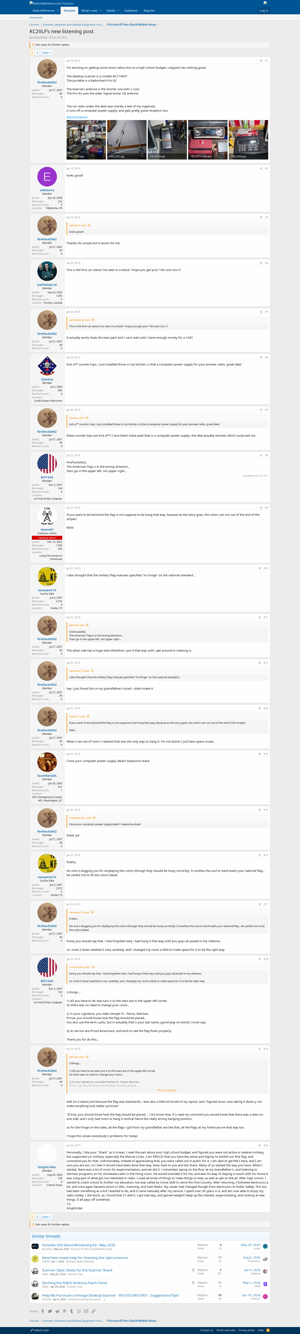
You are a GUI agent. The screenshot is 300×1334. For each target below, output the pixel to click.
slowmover (254, 1261)
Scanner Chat (75, 1274)
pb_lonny (47, 1249)
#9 (266, 507)
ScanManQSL (47, 775)
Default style (41, 1330)
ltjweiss (47, 379)
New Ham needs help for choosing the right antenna (85, 1257)
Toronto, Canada (52, 303)
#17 (266, 904)
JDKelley (255, 1273)
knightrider (47, 1167)
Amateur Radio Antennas (80, 1261)
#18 (266, 959)
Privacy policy (246, 1330)
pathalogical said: (79, 320)
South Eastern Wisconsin (48, 400)
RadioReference (43, 10)
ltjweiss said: (76, 418)
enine (257, 1248)
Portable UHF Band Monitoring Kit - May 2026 (78, 1245)
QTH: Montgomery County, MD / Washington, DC (47, 798)
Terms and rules (226, 1330)
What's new (89, 10)
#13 (266, 708)
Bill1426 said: (76, 625)
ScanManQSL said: (80, 818)
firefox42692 (40, 37)
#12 (266, 662)
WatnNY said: (77, 716)
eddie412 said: (77, 225)
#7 (266, 409)
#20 (266, 1145)
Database (131, 10)
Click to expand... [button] (167, 1090)
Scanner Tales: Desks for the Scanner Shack (77, 1270)
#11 (266, 617)
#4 (266, 263)
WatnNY (47, 529)
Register (149, 10)
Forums (69, 10)
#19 (266, 1049)
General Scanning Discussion (84, 1299)
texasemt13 (47, 590)
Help (261, 1330)
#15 (266, 809)
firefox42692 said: (79, 967)
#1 (266, 60)
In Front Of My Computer (48, 498)
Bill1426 (47, 477)
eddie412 (47, 190)
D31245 (46, 1299)
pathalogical (47, 284)
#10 (266, 568)
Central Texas (54, 1185)
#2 (266, 168)
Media (111, 10)
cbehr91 (255, 1298)
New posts (36, 17)
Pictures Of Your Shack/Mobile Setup (91, 1249)
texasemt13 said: (79, 671)
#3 (266, 217)
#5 (266, 312)
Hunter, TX (56, 608)
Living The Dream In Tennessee (50, 557)
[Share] (261, 60)
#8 (266, 455)
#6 (266, 357)
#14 (266, 754)
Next (45, 52)
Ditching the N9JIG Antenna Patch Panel (74, 1282)
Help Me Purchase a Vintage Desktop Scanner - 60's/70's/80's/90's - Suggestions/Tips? (110, 1295)
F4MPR (46, 1261)
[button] (58, 10)
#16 (266, 855)
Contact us (206, 1330)
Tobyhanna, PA (54, 208)
